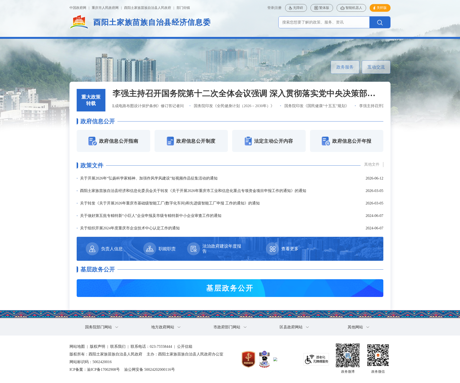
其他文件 (372, 164)
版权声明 (97, 346)
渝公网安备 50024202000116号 (149, 369)
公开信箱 (184, 346)
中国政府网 (77, 8)
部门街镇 (183, 8)
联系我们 (118, 346)
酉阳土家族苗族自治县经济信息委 (152, 22)
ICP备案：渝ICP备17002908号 (94, 369)
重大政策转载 (91, 100)
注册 (278, 8)
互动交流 (376, 67)
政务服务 (345, 67)
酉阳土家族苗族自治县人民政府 (147, 8)
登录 (270, 8)
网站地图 (77, 346)
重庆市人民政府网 (105, 8)
